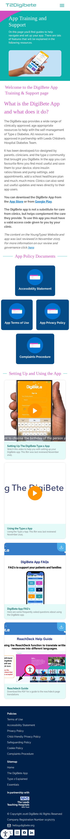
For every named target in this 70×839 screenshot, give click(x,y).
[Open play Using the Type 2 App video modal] (35, 493)
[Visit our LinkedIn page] (31, 832)
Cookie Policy (15, 748)
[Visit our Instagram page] (17, 832)
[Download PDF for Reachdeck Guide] (35, 653)
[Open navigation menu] (62, 5)
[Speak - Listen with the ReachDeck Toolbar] (5, 834)
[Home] (21, 5)
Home (10, 767)
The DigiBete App (17, 773)
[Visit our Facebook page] (24, 832)
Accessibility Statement (21, 725)
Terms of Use (15, 719)
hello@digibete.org (23, 825)
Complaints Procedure (20, 753)
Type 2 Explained (17, 779)
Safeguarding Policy (19, 742)
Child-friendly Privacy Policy (24, 736)
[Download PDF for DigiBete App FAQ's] (35, 573)
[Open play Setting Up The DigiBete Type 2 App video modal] (35, 410)
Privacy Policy (15, 730)
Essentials (13, 784)
